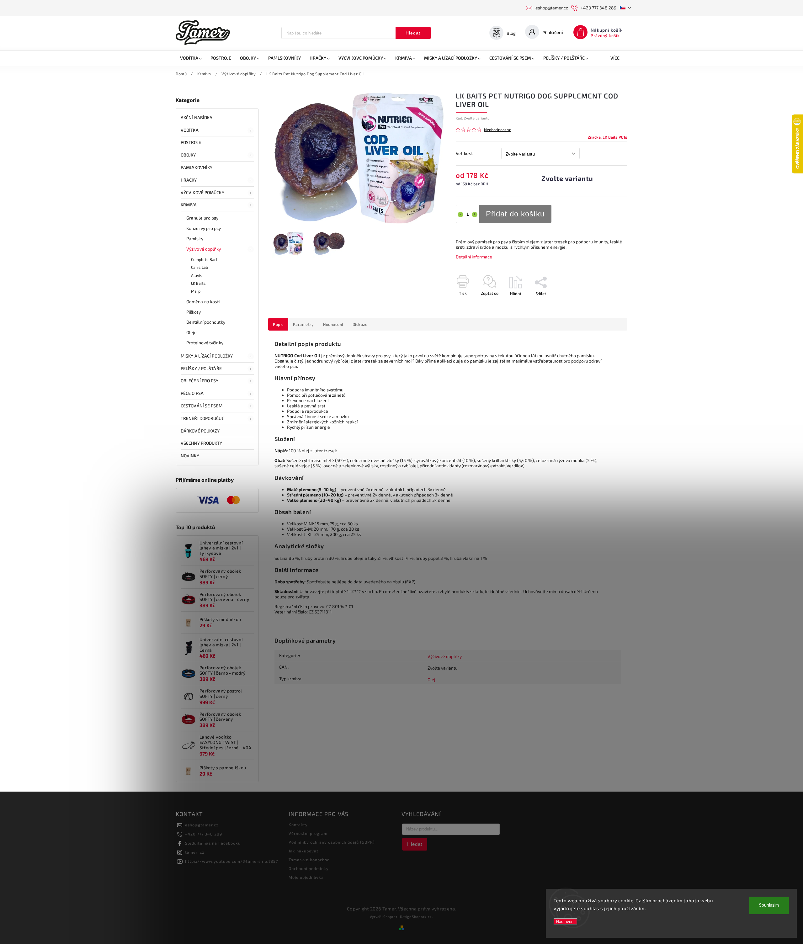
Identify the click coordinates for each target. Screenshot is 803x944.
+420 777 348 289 (203, 833)
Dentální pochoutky (205, 322)
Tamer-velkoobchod (309, 859)
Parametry (303, 324)
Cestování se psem (201, 405)
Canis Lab (199, 267)
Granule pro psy (202, 217)
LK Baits (198, 283)
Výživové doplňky (203, 249)
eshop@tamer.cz (201, 824)
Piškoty (193, 312)
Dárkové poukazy (200, 430)
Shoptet (390, 917)
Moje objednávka (306, 877)
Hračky (189, 180)
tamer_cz (194, 852)
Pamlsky (194, 238)
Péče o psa (192, 393)
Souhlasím (769, 905)
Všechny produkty (201, 443)
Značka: (607, 137)
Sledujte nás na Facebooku (213, 843)
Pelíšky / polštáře (201, 368)
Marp (195, 291)
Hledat (413, 32)
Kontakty (298, 824)
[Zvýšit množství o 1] (474, 214)
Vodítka (190, 130)
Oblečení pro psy (200, 380)
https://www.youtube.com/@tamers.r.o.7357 (231, 861)
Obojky (188, 154)
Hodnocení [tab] (333, 324)
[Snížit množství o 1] (460, 214)
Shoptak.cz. (422, 917)
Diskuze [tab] (360, 324)
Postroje (191, 142)
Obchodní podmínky (309, 868)
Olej (431, 679)
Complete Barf (204, 259)
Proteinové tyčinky (204, 342)
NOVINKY (190, 455)
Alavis (196, 275)
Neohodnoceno (497, 130)
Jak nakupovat (303, 850)
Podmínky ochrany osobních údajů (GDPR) (332, 842)
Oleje (191, 332)
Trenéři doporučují (203, 418)
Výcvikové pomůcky (202, 192)
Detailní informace (474, 256)
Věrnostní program (308, 833)
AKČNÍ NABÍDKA (196, 117)
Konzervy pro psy (203, 228)
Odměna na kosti (203, 301)
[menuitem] (191, 58)
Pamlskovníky (196, 167)
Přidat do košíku (515, 213)
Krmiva (189, 204)
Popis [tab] (278, 324)
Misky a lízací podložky (207, 355)
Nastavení (565, 921)
